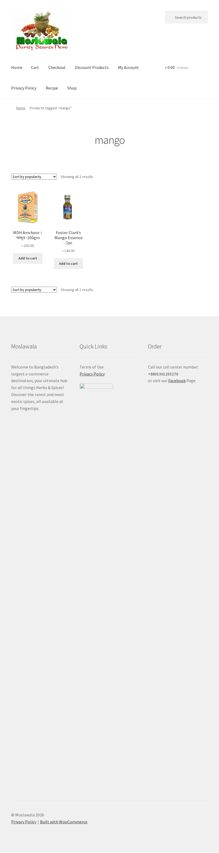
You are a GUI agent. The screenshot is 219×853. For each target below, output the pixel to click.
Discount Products (92, 67)
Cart (35, 67)
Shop (72, 88)
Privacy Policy (23, 88)
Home (16, 67)
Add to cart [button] (27, 258)
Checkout (57, 67)
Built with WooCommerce (63, 821)
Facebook (177, 380)
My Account (128, 67)
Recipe (52, 88)
